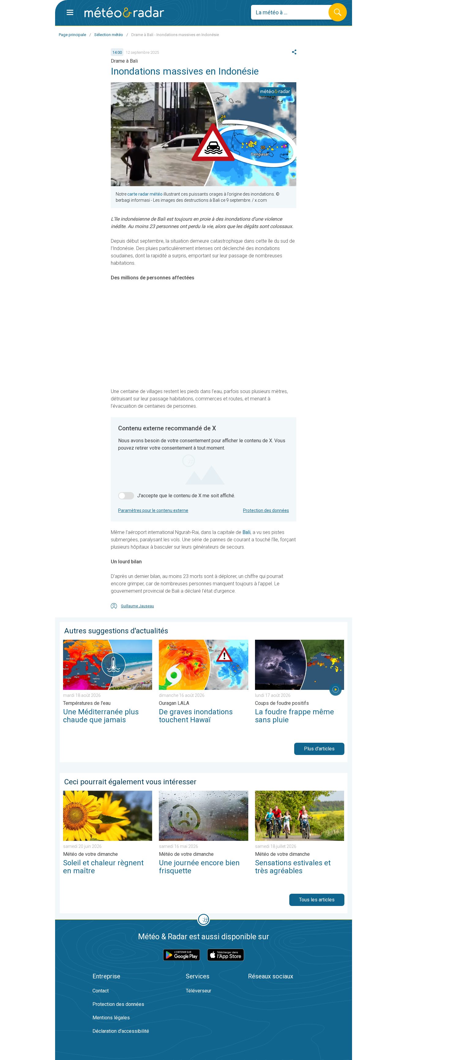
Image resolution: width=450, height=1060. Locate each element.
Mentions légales (111, 1018)
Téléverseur (198, 991)
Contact (100, 991)
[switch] (126, 495)
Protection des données (266, 510)
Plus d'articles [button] (319, 749)
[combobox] (294, 12)
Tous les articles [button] (317, 900)
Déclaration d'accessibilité (120, 1031)
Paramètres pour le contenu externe (153, 510)
